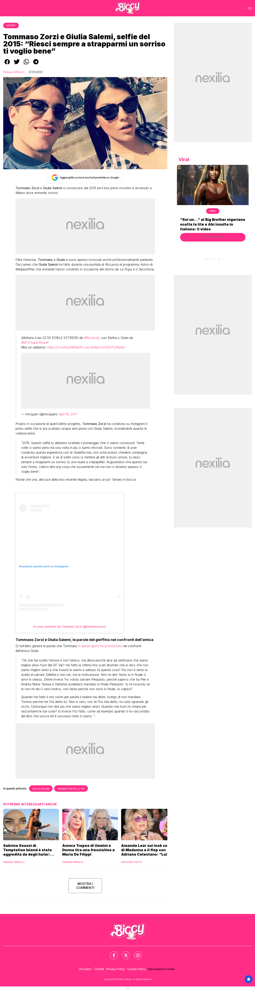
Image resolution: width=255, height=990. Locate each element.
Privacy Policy (115, 969)
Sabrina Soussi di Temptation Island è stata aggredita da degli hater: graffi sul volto (27, 850)
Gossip (11, 25)
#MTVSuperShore (34, 342)
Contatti (99, 969)
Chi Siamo (85, 969)
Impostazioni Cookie (161, 969)
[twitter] (17, 65)
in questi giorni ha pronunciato (100, 646)
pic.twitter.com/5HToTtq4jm (105, 347)
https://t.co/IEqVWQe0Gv (65, 347)
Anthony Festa (131, 862)
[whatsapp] (26, 65)
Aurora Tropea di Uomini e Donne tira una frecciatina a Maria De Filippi (88, 849)
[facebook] (7, 65)
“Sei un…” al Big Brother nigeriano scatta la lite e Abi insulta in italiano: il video (212, 224)
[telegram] (36, 65)
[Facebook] (111, 953)
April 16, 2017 (68, 414)
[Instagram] (135, 953)
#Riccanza (91, 338)
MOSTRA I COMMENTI (85, 886)
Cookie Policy (136, 969)
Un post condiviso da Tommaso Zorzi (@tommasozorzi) (69, 626)
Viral (212, 210)
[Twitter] (123, 953)
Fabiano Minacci (14, 72)
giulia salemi (40, 788)
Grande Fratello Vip (71, 788)
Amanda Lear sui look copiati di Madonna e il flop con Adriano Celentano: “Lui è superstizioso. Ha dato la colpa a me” (148, 850)
